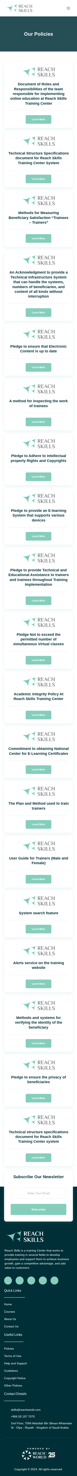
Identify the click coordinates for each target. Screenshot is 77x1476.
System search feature (38, 913)
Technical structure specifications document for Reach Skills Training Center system (38, 1137)
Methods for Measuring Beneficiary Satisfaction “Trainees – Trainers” (38, 218)
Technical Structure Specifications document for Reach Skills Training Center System (38, 158)
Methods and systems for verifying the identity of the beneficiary (38, 1022)
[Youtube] (54, 1280)
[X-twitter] (19, 1280)
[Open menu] (68, 8)
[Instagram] (31, 1280)
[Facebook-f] (8, 1280)
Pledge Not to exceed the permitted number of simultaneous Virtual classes (38, 639)
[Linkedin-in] (43, 1280)
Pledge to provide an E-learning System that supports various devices (38, 515)
